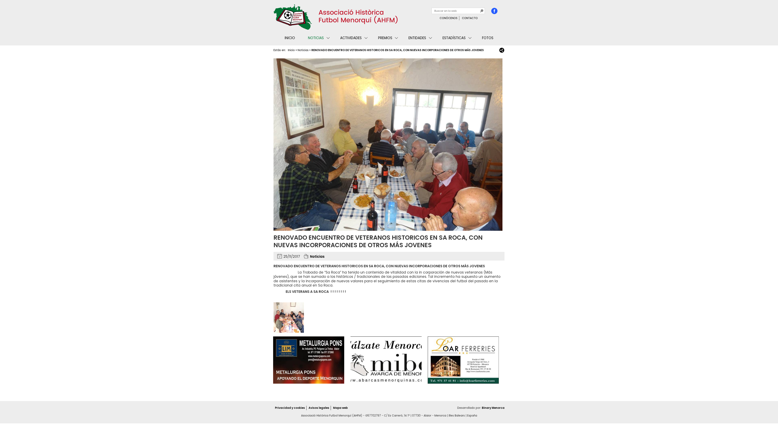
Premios (385, 37)
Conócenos (448, 18)
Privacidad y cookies (290, 408)
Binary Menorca (493, 408)
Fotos (487, 37)
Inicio (290, 37)
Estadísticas (454, 37)
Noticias (316, 37)
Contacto (470, 18)
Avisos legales (319, 408)
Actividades (351, 37)
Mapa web (340, 408)
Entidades (417, 37)
